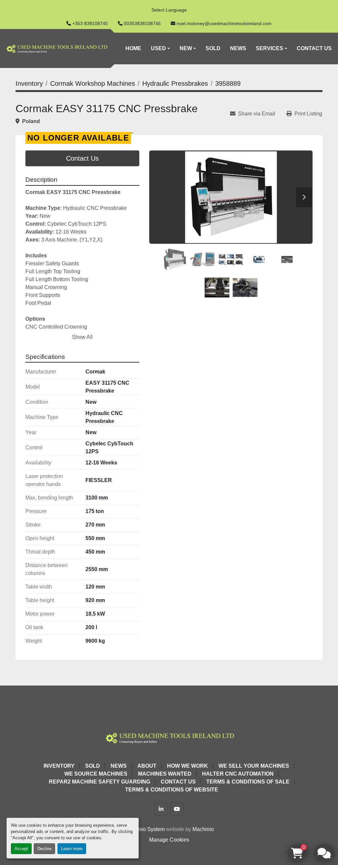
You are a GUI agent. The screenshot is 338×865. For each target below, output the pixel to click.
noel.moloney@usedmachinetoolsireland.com (224, 23)
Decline (44, 848)
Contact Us (314, 48)
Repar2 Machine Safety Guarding (99, 782)
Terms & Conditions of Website (171, 789)
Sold (213, 48)
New (186, 48)
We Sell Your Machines (254, 766)
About (146, 766)
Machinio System (144, 829)
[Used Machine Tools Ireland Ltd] (169, 737)
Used (158, 48)
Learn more (72, 848)
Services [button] (269, 48)
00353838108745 (142, 23)
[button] (160, 48)
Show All (82, 337)
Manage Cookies (169, 840)
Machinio (203, 829)
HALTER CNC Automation (238, 774)
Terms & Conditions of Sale (247, 782)
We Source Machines (95, 774)
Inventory (59, 766)
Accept (21, 848)
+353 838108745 (90, 23)
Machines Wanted (164, 774)
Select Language (169, 10)
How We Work (187, 766)
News (238, 48)
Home (133, 48)
